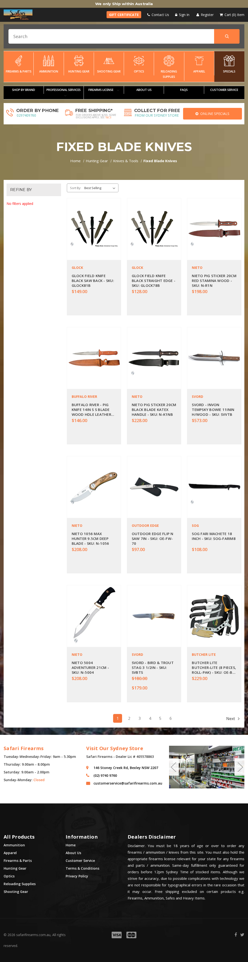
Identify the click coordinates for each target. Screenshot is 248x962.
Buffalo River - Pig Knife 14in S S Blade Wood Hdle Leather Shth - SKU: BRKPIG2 (91, 409)
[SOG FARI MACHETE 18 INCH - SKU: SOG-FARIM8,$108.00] (214, 487)
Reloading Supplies (169, 74)
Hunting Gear (78, 71)
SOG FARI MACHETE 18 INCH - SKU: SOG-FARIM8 (214, 536)
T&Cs (108, 117)
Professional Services (63, 90)
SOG (195, 525)
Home (71, 845)
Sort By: (75, 188)
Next (231, 718)
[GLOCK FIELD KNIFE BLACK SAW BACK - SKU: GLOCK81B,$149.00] (94, 229)
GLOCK (77, 267)
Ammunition (48, 71)
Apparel (199, 71)
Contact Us (160, 14)
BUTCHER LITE (204, 654)
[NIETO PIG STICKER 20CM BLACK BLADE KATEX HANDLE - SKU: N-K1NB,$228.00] (154, 358)
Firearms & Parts (18, 71)
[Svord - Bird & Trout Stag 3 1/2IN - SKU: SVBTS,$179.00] (154, 616)
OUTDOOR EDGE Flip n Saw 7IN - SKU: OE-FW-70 (152, 538)
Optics (139, 71)
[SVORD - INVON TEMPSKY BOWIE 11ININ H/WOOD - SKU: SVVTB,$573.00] (214, 358)
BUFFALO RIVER (84, 396)
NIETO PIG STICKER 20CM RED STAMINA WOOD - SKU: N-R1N (214, 280)
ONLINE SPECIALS (213, 113)
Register (207, 14)
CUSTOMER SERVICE (224, 90)
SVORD (197, 396)
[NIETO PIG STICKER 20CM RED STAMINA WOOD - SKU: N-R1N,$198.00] (214, 229)
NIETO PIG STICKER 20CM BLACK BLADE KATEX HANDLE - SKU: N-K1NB (154, 409)
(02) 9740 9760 (105, 775)
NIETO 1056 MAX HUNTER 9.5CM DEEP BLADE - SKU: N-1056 (90, 538)
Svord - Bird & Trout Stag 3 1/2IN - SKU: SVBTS (153, 667)
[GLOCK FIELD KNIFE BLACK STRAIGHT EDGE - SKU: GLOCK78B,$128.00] (154, 229)
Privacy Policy (77, 876)
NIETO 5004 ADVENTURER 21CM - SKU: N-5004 (90, 667)
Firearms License (101, 90)
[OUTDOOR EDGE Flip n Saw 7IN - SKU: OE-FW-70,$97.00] (154, 487)
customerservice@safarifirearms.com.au (127, 783)
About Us (144, 90)
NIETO (197, 267)
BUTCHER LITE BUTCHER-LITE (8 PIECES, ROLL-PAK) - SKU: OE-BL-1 (214, 667)
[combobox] (124, 36)
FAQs (184, 90)
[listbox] (101, 188)
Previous (173, 767)
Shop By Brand (23, 90)
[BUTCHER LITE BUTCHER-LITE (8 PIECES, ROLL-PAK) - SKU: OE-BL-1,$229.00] (214, 616)
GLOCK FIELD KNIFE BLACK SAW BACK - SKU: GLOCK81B (93, 280)
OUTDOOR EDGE (145, 525)
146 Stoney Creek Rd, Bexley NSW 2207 (125, 767)
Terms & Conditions (82, 868)
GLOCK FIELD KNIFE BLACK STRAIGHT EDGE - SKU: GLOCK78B (153, 280)
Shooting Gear (109, 71)
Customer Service (80, 860)
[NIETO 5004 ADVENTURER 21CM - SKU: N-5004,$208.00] (94, 616)
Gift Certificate (124, 14)
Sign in (183, 14)
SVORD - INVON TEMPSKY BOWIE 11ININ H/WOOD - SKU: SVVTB (213, 409)
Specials (229, 71)
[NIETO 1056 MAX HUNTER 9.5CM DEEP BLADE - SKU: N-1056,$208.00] (94, 487)
